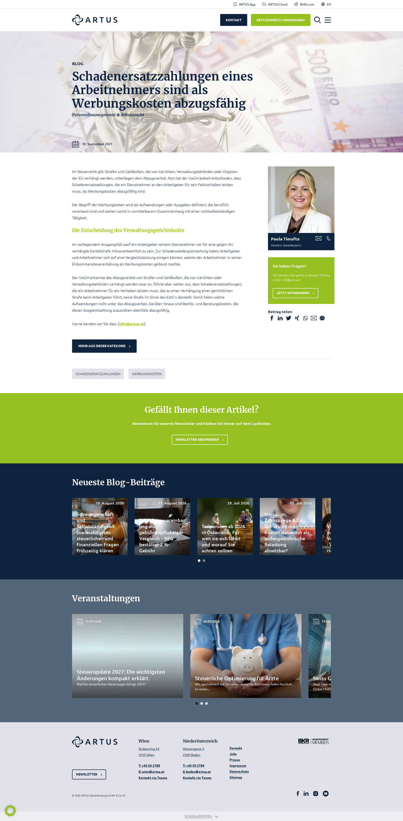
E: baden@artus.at (197, 771)
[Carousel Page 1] (199, 560)
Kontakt (235, 748)
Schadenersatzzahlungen (98, 373)
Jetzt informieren (293, 293)
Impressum (237, 765)
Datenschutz (239, 771)
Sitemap (235, 777)
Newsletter (86, 774)
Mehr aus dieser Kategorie (101, 346)
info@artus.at (131, 323)
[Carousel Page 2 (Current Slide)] (204, 560)
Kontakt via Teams (153, 777)
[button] (317, 20)
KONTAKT (234, 20)
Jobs (233, 754)
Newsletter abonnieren (197, 439)
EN (329, 4)
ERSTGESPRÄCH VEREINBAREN (281, 20)
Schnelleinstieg (198, 816)
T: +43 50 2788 (149, 765)
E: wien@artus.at (151, 771)
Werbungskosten (147, 373)
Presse (234, 760)
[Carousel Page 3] (206, 703)
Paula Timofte (285, 238)
